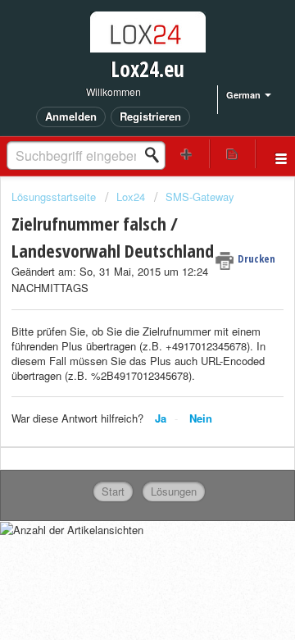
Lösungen (174, 491)
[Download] (117, 304)
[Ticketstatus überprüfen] (233, 153)
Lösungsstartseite (55, 196)
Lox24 (130, 196)
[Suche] (156, 155)
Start (113, 491)
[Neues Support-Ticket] (187, 153)
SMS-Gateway (200, 196)
